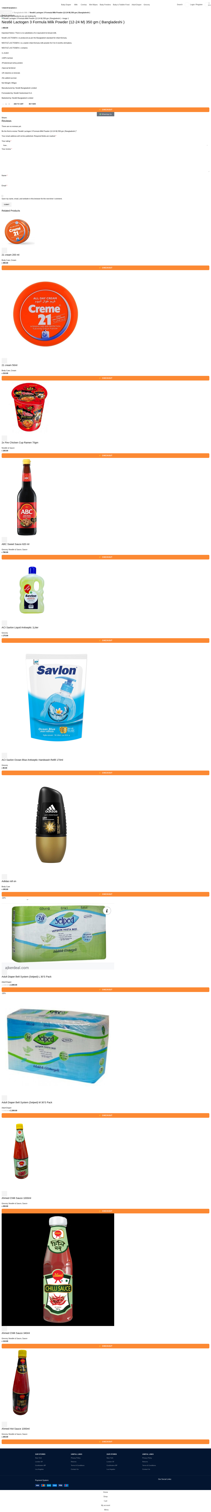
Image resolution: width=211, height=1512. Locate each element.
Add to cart (18, 104)
